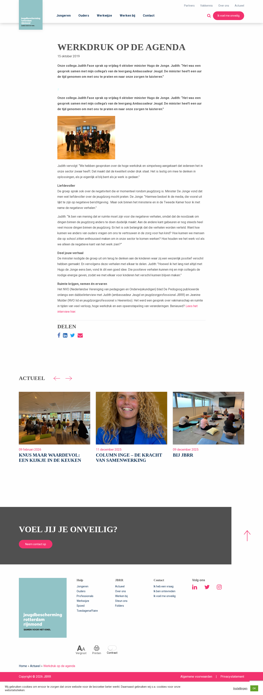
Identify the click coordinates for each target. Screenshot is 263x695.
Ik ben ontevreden (164, 591)
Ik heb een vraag (163, 586)
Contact (148, 15)
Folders (119, 605)
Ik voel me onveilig (229, 15)
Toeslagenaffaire (87, 610)
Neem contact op (35, 544)
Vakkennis (206, 5)
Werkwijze (104, 15)
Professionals (85, 596)
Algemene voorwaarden (196, 676)
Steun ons (121, 600)
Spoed (81, 605)
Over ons (223, 5)
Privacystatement (232, 676)
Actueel (239, 5)
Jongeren (63, 15)
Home (23, 666)
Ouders (83, 15)
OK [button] (254, 688)
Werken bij (127, 15)
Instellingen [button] (240, 688)
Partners (189, 5)
